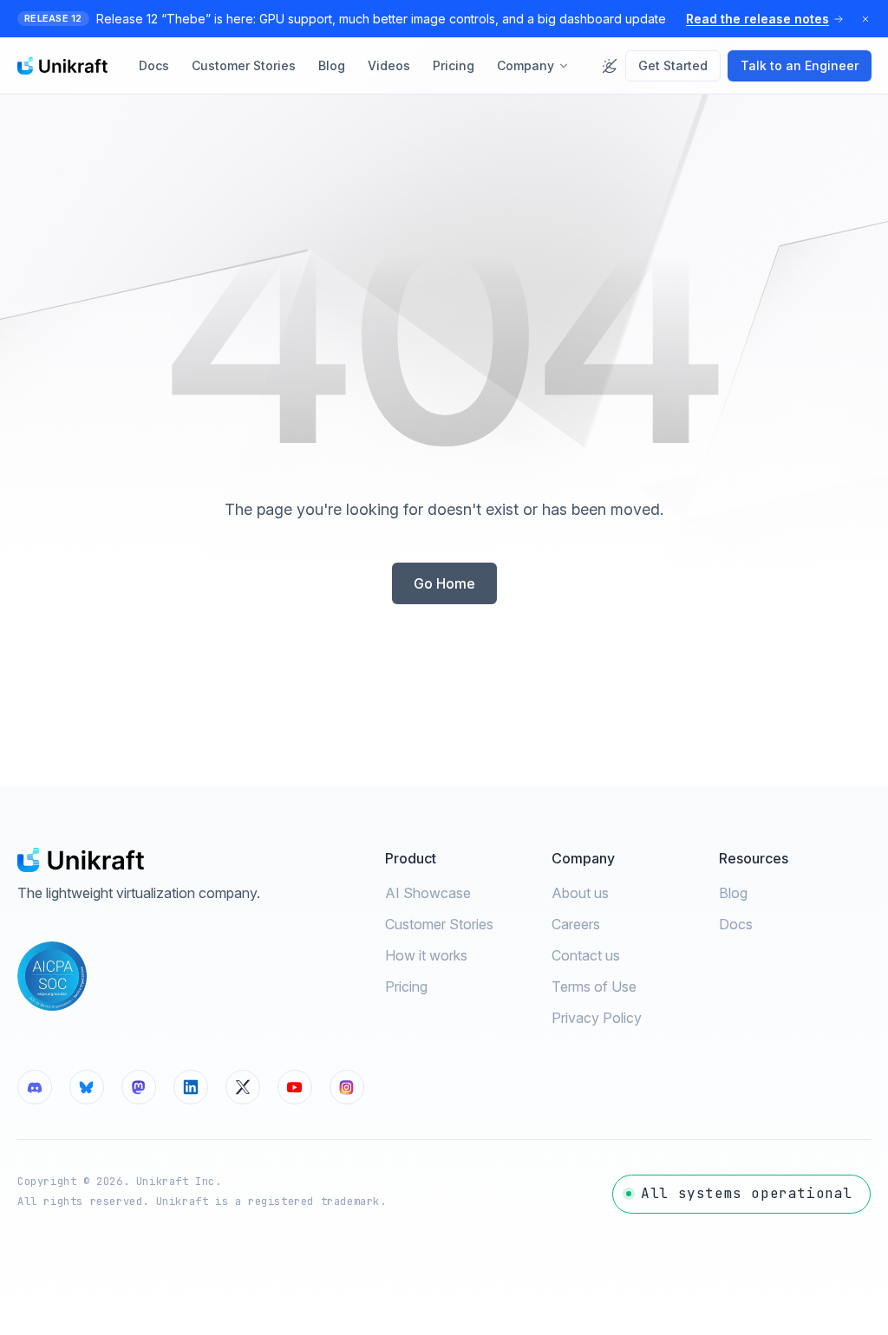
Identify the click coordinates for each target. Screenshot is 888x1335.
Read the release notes (757, 18)
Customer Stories (439, 924)
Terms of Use (594, 986)
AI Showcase (428, 893)
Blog (733, 893)
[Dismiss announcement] (865, 19)
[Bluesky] (86, 1087)
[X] (242, 1087)
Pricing (406, 986)
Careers (576, 924)
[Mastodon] (138, 1087)
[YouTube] (295, 1087)
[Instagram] (347, 1087)
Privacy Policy (597, 1017)
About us (580, 893)
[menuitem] (154, 65)
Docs (736, 924)
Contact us (586, 955)
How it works (426, 955)
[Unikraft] (62, 66)
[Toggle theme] (609, 66)
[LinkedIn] (190, 1087)
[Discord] (34, 1087)
